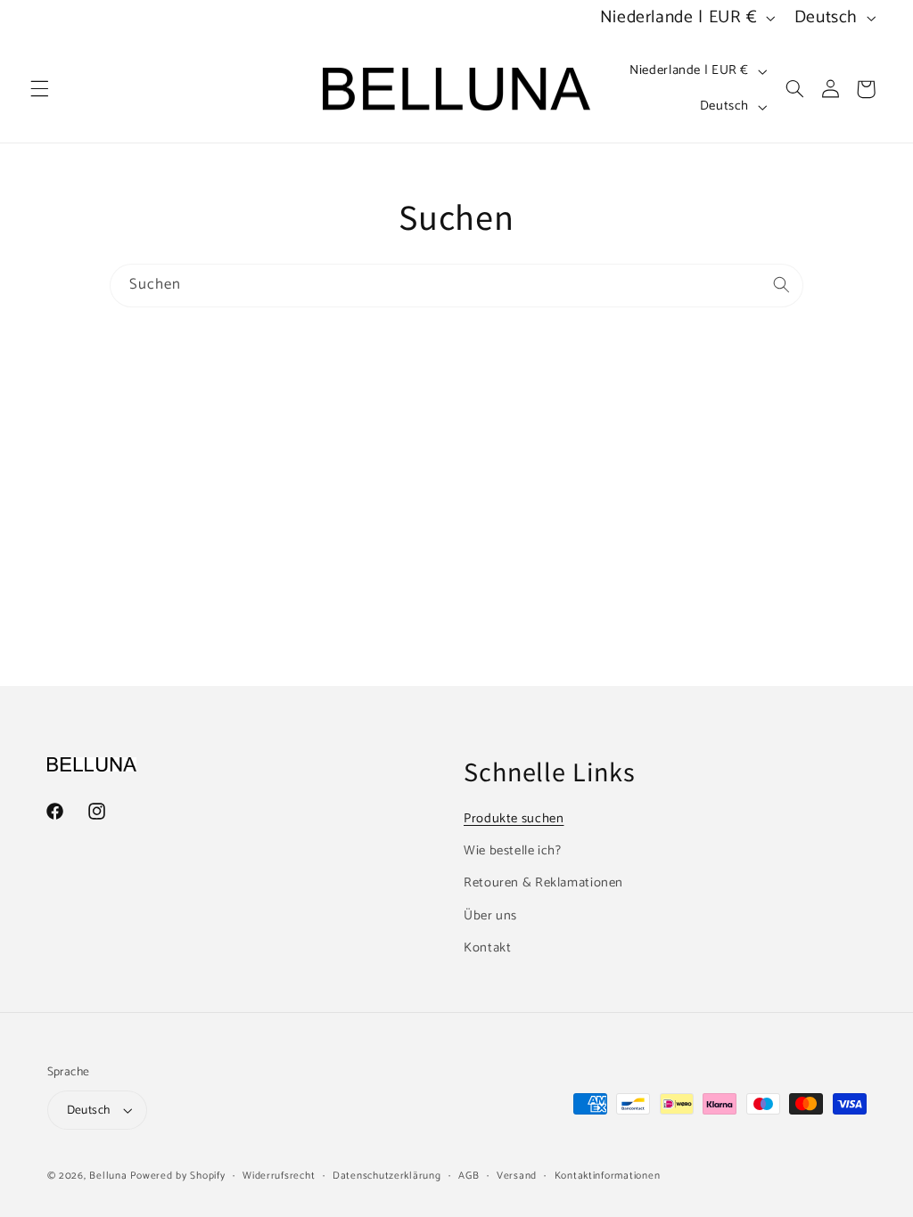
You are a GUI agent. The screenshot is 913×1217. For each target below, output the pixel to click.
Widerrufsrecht (279, 1175)
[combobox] (456, 285)
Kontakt (487, 948)
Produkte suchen (513, 818)
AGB (468, 1175)
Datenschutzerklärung (387, 1175)
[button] (39, 89)
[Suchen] (781, 285)
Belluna (108, 1175)
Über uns (490, 916)
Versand (517, 1175)
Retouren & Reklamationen (543, 883)
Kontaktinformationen (608, 1175)
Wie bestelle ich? (513, 851)
